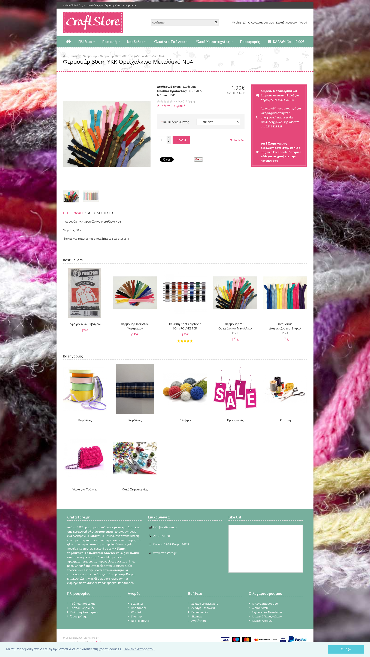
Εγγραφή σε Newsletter (267, 612)
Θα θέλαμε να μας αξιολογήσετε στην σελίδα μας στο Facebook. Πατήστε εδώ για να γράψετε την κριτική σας (281, 152)
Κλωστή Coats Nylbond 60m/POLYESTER (185, 326)
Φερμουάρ (90, 56)
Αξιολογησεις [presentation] (101, 213)
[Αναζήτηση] (216, 22)
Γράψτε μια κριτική (173, 106)
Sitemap (136, 616)
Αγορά (303, 22)
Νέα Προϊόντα (140, 621)
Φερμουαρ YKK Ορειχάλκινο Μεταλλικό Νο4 (235, 328)
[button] (169, 138)
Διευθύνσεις (260, 608)
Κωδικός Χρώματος (176, 122)
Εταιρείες (137, 603)
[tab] (73, 213)
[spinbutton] (161, 140)
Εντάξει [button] (346, 649)
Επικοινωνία (199, 612)
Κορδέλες (135, 41)
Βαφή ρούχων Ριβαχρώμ (84, 324)
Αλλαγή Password (203, 608)
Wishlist (136, 612)
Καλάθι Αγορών (286, 22)
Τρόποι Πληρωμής (82, 608)
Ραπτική (109, 41)
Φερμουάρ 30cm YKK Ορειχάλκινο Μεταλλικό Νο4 (132, 56)
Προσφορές (250, 41)
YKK (172, 95)
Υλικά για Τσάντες (169, 41)
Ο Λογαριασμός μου (261, 22)
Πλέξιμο (85, 41)
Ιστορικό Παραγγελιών (267, 616)
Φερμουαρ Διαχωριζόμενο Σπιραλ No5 (285, 328)
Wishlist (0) (239, 22)
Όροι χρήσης (78, 616)
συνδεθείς (92, 5)
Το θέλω (239, 140)
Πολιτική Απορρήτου (84, 612)
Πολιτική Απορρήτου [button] (139, 649)
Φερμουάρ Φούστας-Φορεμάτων (135, 326)
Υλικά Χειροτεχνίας (213, 41)
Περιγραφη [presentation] (73, 213)
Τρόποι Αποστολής (82, 603)
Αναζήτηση (198, 621)
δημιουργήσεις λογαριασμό (121, 5)
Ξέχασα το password (204, 603)
